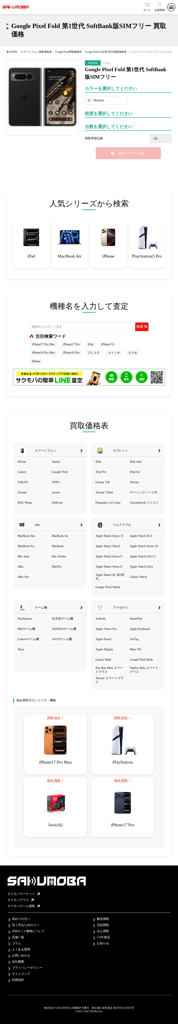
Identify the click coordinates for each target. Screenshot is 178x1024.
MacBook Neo (26, 536)
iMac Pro (23, 577)
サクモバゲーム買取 (21, 906)
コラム (16, 943)
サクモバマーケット (21, 894)
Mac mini (23, 556)
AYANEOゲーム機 (64, 629)
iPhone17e (107, 344)
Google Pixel (60, 472)
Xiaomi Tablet (104, 492)
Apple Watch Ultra (141, 566)
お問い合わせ (21, 955)
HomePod (136, 618)
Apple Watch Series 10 (144, 546)
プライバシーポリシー (27, 967)
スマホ (132, 352)
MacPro (56, 566)
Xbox (21, 649)
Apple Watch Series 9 (109, 556)
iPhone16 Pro (71, 352)
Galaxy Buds (103, 659)
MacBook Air (60, 536)
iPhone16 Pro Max (43, 352)
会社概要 (18, 961)
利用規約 (18, 980)
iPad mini (136, 461)
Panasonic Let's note (108, 502)
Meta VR (135, 649)
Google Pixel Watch (108, 587)
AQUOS (23, 482)
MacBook (58, 546)
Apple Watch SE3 (141, 536)
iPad (90, 344)
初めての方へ (21, 919)
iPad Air (135, 472)
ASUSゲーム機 (62, 639)
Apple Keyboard (140, 629)
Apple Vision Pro (106, 629)
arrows (56, 492)
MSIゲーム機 (26, 629)
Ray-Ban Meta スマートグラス (109, 669)
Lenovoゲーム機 (28, 639)
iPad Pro (101, 472)
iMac (21, 566)
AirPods (100, 618)
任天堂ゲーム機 (62, 618)
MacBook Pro (26, 546)
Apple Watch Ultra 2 (142, 556)
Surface (134, 482)
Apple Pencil (103, 639)
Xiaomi (22, 492)
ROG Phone (25, 502)
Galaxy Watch (138, 577)
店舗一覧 (18, 937)
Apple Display (104, 649)
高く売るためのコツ (25, 925)
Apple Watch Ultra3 (108, 546)
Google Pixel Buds (141, 659)
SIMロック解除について (28, 931)
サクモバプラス (18, 900)
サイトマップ (21, 973)
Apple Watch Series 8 (109, 566)
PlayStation (25, 618)
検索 (139, 326)
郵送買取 (103, 919)
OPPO (56, 482)
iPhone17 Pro (71, 344)
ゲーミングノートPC (144, 492)
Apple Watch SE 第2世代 (110, 576)
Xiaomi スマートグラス (110, 680)
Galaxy (22, 472)
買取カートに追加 (131, 153)
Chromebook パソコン (144, 502)
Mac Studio (59, 556)
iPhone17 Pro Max (43, 344)
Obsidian (98, 100)
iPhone (36, 361)
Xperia (56, 461)
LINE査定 (103, 937)
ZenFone (57, 502)
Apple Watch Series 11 (109, 536)
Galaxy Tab (103, 482)
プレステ (94, 352)
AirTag (134, 639)
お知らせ (103, 943)
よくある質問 (21, 949)
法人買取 (103, 931)
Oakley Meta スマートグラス (144, 669)
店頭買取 (103, 925)
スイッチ (114, 352)
